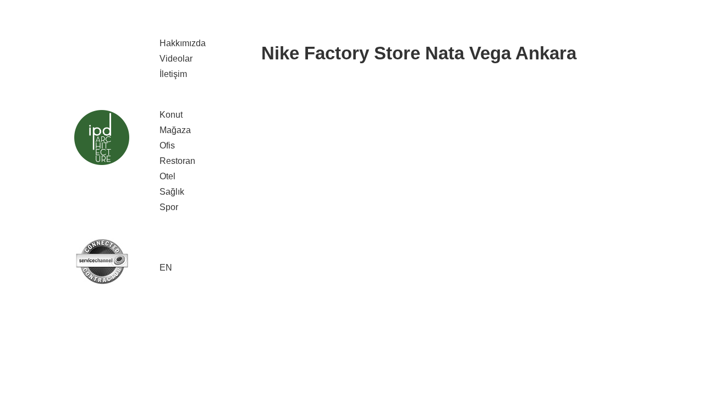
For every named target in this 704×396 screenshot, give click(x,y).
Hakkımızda (183, 43)
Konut (171, 114)
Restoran (177, 161)
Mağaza (175, 130)
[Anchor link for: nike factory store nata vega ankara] (253, 53)
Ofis (167, 145)
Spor (169, 207)
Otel (167, 176)
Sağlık (172, 191)
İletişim (173, 74)
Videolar (176, 58)
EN (166, 267)
